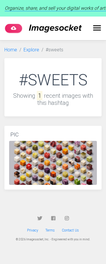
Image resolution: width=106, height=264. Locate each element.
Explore (31, 50)
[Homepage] (55, 28)
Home (10, 50)
